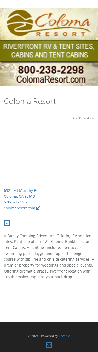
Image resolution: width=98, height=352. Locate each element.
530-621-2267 (15, 202)
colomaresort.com (20, 208)
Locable (64, 336)
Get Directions (83, 118)
